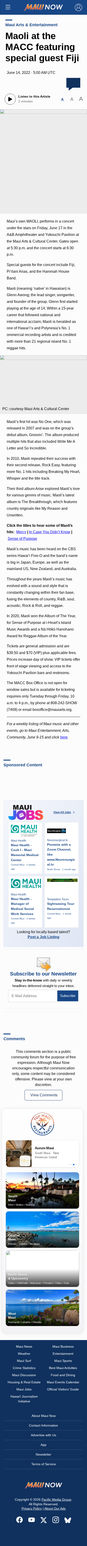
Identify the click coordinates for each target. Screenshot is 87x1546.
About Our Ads (55, 1508)
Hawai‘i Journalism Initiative (24, 1399)
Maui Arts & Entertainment (31, 25)
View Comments (44, 1095)
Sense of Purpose (22, 539)
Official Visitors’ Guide (63, 1389)
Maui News (24, 1346)
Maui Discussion (24, 1375)
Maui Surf (24, 1361)
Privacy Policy (32, 1508)
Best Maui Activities (63, 1368)
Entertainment (63, 1353)
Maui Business (63, 1346)
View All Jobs (62, 812)
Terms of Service (43, 1464)
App (43, 1445)
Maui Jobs (24, 1389)
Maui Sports (63, 1361)
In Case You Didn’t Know (49, 532)
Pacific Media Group (56, 1499)
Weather (24, 1353)
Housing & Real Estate (24, 1382)
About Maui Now (44, 1416)
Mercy (21, 532)
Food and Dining (63, 1375)
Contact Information (43, 1425)
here (64, 737)
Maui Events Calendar (63, 1382)
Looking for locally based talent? (43, 934)
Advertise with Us (43, 1435)
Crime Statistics (24, 1368)
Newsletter (43, 1454)
